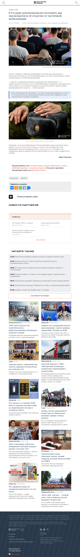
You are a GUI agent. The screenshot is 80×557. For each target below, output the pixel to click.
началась (46, 149)
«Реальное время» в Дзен (27, 196)
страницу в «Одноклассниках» (32, 168)
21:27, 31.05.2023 (14, 23)
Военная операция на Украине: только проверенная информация (47, 23)
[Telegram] (24, 187)
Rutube (34, 170)
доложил (51, 151)
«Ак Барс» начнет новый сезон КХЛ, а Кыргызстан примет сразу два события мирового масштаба (56, 331)
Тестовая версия (15, 551)
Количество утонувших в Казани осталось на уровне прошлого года (37, 257)
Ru (41, 533)
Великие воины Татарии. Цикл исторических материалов (23, 232)
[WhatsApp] (20, 187)
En (45, 534)
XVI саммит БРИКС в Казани (22, 224)
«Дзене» (42, 170)
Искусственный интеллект (50, 224)
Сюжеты (16, 217)
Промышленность (15, 322)
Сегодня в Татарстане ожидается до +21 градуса (29, 290)
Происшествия (14, 441)
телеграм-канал (36, 166)
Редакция (12, 534)
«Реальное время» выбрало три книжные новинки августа (24, 409)
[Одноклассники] (16, 187)
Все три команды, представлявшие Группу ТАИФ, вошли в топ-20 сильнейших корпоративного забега (54, 418)
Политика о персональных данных (21, 542)
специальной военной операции (26, 147)
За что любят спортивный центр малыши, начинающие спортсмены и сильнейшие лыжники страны (55, 500)
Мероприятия (46, 361)
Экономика (45, 451)
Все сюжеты (40, 240)
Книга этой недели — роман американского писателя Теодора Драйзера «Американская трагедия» (22, 492)
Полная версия (14, 549)
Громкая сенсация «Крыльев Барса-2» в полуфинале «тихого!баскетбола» (23, 369)
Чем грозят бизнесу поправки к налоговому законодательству (55, 460)
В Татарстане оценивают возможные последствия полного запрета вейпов (39, 281)
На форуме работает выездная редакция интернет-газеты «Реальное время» (23, 331)
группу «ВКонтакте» (52, 166)
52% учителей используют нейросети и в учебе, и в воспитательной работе (39, 285)
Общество (13, 10)
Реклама (12, 537)
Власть (23, 178)
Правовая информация (17, 539)
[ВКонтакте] (12, 187)
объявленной (44, 147)
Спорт (11, 361)
